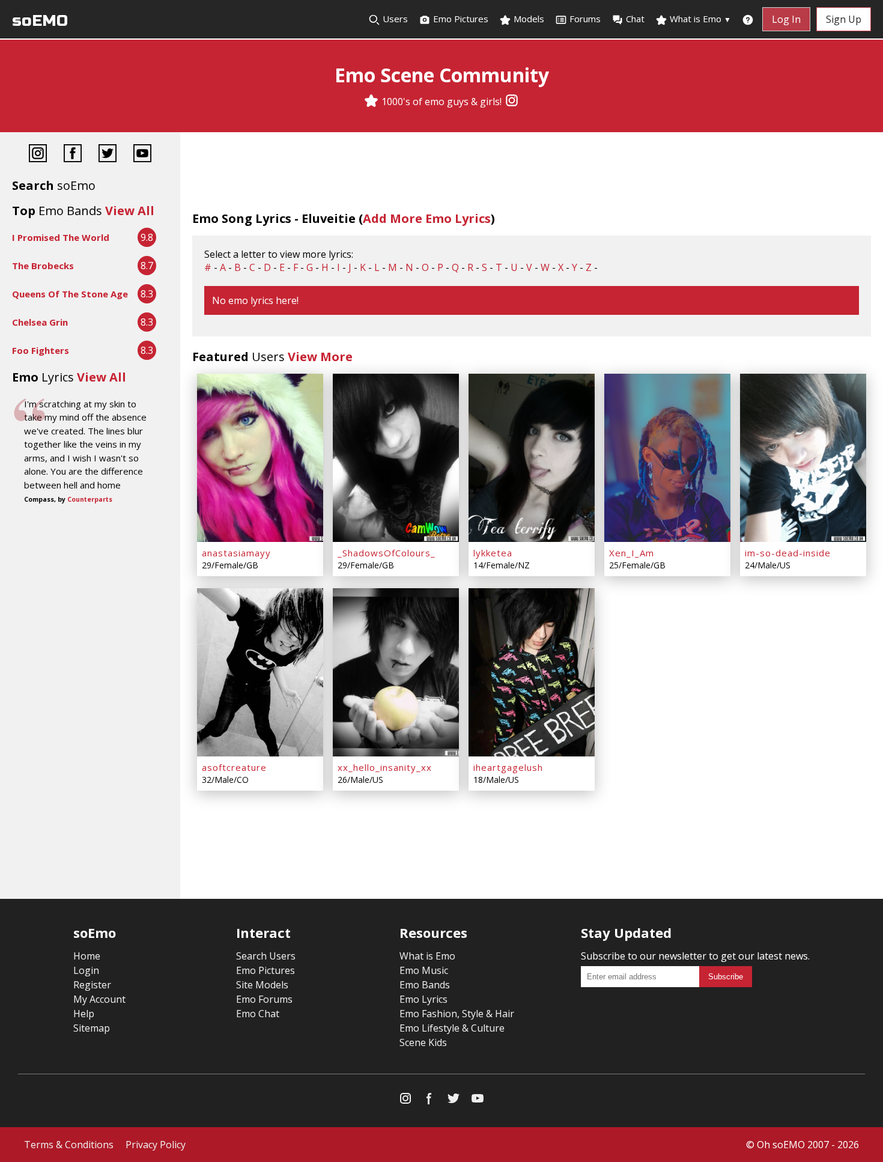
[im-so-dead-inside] (803, 458)
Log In (786, 19)
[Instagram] (512, 101)
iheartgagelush (508, 767)
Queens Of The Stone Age (70, 294)
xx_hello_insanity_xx (385, 767)
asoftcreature (234, 767)
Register (92, 984)
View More (320, 356)
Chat (635, 19)
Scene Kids (423, 1042)
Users (394, 19)
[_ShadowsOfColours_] (396, 458)
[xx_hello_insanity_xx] (396, 672)
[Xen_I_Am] (667, 458)
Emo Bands (424, 984)
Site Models (262, 984)
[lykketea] (532, 458)
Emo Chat (257, 1013)
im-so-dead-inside (788, 553)
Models (527, 19)
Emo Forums (264, 999)
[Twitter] (108, 154)
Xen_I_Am (631, 553)
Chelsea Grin (40, 322)
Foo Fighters (40, 350)
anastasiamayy (236, 553)
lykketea (492, 553)
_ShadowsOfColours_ (386, 553)
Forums (585, 19)
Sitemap (91, 1028)
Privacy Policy (156, 1144)
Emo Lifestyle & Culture (452, 1028)
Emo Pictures (459, 19)
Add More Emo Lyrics (427, 218)
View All (129, 210)
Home (86, 956)
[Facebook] (73, 154)
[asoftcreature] (260, 672)
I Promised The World (60, 237)
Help (83, 1013)
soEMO (40, 20)
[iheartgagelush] (532, 672)
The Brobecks (43, 266)
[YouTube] (142, 154)
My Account (99, 999)
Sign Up (843, 19)
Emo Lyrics (423, 999)
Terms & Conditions (69, 1144)
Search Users (266, 956)
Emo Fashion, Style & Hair (456, 1013)
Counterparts (89, 499)
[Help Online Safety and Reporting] (748, 19)
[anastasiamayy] (260, 458)
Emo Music (423, 970)
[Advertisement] (90, 547)
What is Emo (699, 19)
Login (86, 970)
